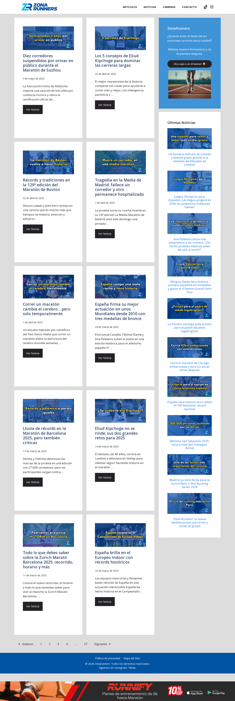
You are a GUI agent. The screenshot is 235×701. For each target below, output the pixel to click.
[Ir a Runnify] (117, 691)
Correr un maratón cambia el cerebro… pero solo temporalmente (46, 308)
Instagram (121, 667)
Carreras (169, 7)
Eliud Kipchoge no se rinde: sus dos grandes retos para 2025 (116, 433)
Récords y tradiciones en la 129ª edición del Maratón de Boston (46, 184)
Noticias (150, 7)
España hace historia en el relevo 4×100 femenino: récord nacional (189, 405)
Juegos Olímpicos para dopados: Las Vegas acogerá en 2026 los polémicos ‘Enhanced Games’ (189, 202)
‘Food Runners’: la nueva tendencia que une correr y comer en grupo (189, 522)
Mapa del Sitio (132, 658)
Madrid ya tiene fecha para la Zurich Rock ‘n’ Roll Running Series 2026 (189, 483)
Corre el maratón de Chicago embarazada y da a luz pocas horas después (190, 366)
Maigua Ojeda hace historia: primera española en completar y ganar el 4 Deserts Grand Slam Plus (189, 287)
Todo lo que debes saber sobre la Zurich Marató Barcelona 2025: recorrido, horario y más (48, 560)
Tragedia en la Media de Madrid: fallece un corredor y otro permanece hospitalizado (119, 187)
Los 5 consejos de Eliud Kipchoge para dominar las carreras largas (118, 60)
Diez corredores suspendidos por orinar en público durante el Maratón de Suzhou (48, 63)
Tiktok (131, 667)
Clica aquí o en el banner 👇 (190, 64)
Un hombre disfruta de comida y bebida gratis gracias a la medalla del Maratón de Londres (189, 159)
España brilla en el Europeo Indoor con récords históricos (114, 557)
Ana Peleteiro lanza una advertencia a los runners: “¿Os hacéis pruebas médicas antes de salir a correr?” (189, 244)
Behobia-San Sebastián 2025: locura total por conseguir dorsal (190, 444)
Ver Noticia (32, 109)
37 (85, 644)
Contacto (189, 7)
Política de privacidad (107, 658)
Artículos (130, 7)
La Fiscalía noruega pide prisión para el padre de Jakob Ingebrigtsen (189, 327)
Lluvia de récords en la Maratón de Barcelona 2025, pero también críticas (44, 435)
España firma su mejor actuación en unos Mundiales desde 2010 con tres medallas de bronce (120, 311)
